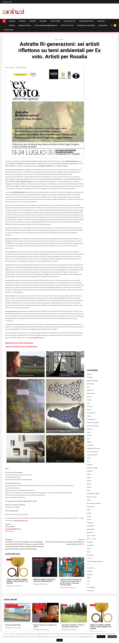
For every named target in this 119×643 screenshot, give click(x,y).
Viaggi (89, 577)
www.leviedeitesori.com (37, 337)
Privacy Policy (8, 30)
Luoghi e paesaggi (92, 467)
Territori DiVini (55, 21)
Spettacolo (90, 532)
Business (89, 396)
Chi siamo (12, 21)
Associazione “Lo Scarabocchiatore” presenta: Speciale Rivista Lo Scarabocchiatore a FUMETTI (64, 542)
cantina (89, 400)
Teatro (89, 548)
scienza (89, 513)
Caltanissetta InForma (86, 21)
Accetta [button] (60, 640)
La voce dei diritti (92, 455)
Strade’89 (32, 21)
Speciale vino (91, 529)
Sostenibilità (90, 526)
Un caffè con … (91, 568)
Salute (88, 509)
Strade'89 (90, 542)
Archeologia (90, 383)
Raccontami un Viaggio (94, 503)
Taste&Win (43, 21)
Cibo (88, 403)
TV (88, 564)
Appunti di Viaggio (92, 380)
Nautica (89, 487)
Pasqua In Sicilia (91, 497)
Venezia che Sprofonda (13, 625)
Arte (56, 39)
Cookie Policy (103, 25)
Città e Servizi (91, 413)
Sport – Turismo (91, 539)
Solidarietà (90, 522)
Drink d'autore (91, 419)
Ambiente (90, 377)
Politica (89, 500)
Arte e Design (11, 67)
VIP (88, 584)
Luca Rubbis (18, 627)
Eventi (89, 432)
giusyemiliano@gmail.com (13, 529)
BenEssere (90, 390)
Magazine (90, 471)
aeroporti (89, 374)
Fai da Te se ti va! (67, 25)
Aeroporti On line (69, 21)
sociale (89, 516)
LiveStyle (12, 25)
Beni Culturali (91, 393)
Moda (88, 474)
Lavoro (89, 458)
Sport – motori (91, 535)
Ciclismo (89, 406)
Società (89, 519)
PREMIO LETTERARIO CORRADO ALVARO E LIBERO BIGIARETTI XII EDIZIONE (17, 581)
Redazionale (90, 506)
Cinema (89, 409)
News (88, 490)
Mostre (89, 477)
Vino (88, 581)
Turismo (89, 558)
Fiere (88, 438)
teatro (89, 552)
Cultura (60, 39)
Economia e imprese (93, 426)
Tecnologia (90, 555)
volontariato (90, 590)
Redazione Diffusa (25, 25)
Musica (74, 559)
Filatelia (89, 442)
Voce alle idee (91, 587)
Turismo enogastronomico (95, 561)
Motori (89, 480)
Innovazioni (90, 445)
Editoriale (90, 429)
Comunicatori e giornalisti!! (86, 25)
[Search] (112, 25)
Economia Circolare (93, 422)
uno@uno (22, 21)
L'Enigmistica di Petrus (93, 448)
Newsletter (101, 21)
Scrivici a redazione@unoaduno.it (46, 25)
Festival (68, 559)
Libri (41, 559)
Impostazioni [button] (101, 636)
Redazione (19, 585)
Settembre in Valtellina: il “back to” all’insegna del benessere (73, 626)
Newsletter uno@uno (93, 493)
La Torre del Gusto (92, 451)
